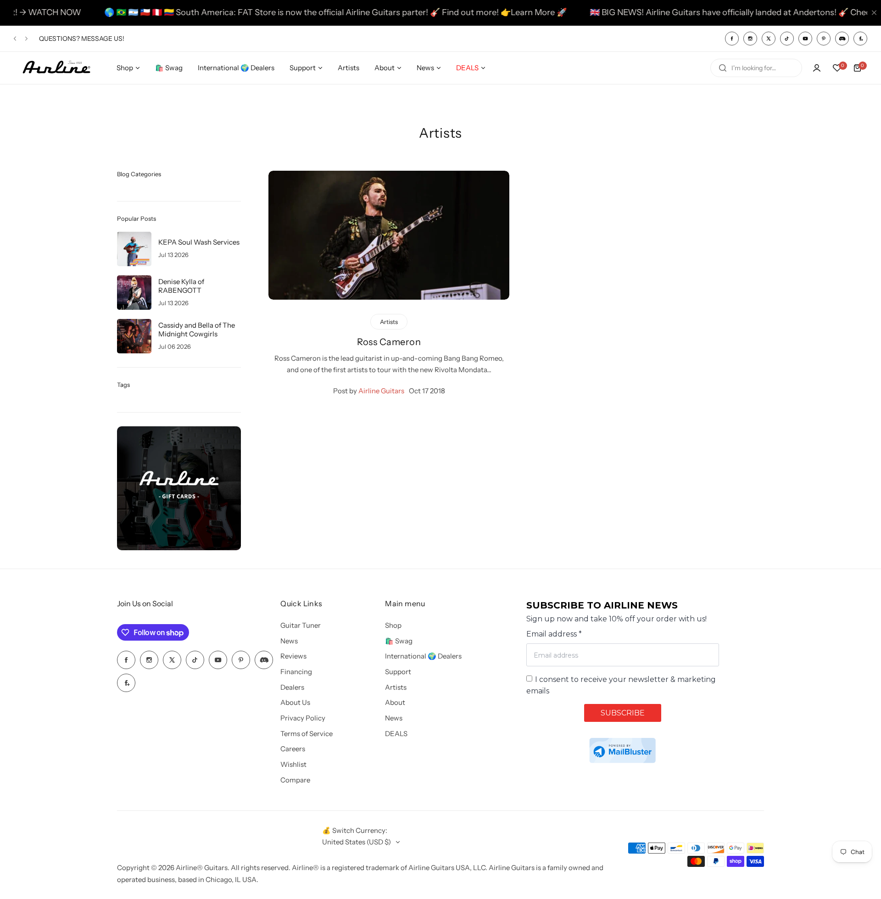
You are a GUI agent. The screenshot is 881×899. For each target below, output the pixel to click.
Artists (396, 687)
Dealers (292, 687)
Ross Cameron (389, 341)
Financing (296, 671)
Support (398, 671)
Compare (295, 780)
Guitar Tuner (300, 625)
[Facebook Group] (860, 38)
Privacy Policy (302, 718)
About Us (295, 702)
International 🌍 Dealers (423, 656)
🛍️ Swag (399, 641)
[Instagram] (750, 38)
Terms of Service (306, 733)
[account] (817, 68)
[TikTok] (787, 38)
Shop (393, 625)
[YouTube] (805, 38)
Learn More (508, 12)
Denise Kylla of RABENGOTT (181, 286)
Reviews (293, 656)
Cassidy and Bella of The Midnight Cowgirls (196, 329)
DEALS (396, 733)
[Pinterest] (824, 38)
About (395, 702)
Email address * (554, 634)
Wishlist (293, 764)
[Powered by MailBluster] (622, 750)
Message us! (102, 38)
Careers (292, 748)
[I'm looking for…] (723, 68)
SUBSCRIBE (623, 713)
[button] (15, 38)
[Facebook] (732, 38)
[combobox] (756, 68)
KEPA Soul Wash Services (199, 242)
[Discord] (842, 38)
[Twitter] (768, 38)
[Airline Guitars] (56, 67)
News (289, 641)
